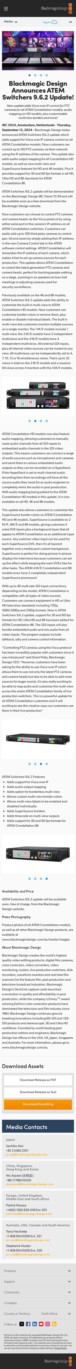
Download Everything (38, 1104)
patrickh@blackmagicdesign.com (29, 1213)
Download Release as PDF (38, 1080)
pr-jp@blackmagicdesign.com (26, 1154)
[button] (29, 75)
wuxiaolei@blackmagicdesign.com (30, 1184)
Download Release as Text (38, 1092)
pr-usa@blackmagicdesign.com (28, 1240)
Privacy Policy (60, 1348)
